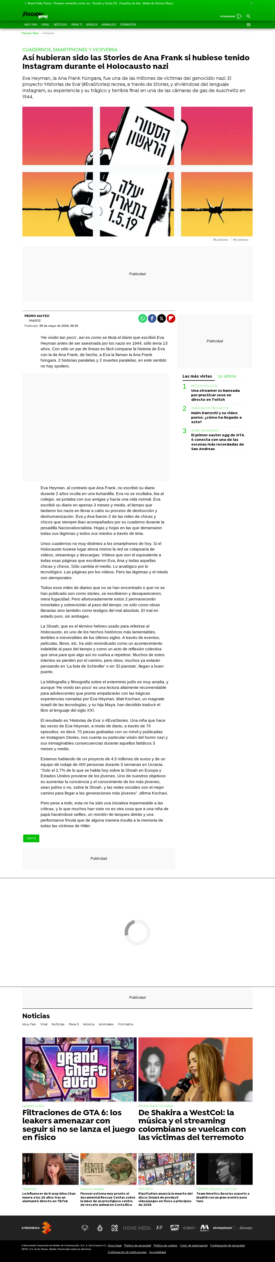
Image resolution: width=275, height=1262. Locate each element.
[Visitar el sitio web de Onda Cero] (174, 1228)
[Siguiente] (250, 3)
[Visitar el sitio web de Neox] (114, 1228)
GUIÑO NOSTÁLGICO (205, 431)
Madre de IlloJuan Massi (158, 3)
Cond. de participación (194, 1245)
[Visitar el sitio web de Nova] (129, 1228)
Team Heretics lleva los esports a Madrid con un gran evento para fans (222, 1197)
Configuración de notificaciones (127, 1252)
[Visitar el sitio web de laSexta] (99, 1228)
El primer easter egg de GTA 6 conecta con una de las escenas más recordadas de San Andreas (217, 442)
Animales (109, 24)
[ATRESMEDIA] (36, 1228)
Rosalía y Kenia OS (105, 3)
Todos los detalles (92, 1189)
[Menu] (248, 25)
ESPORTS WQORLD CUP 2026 (216, 1189)
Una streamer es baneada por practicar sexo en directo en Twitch (215, 395)
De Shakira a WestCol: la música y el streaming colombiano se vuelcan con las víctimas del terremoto (192, 1125)
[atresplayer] (229, 17)
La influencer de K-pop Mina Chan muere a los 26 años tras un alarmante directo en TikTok (49, 1197)
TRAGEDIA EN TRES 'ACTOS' (210, 408)
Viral (45, 24)
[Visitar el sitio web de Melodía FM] (204, 1228)
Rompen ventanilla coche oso (72, 3)
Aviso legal (115, 1245)
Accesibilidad (157, 1252)
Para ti (76, 24)
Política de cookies (165, 1245)
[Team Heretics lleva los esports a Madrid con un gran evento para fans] (224, 1169)
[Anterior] (24, 3)
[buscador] (248, 16)
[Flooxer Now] (51, 15)
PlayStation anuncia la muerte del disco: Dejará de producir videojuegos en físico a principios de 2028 (165, 1199)
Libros (31, 838)
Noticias (60, 24)
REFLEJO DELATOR (204, 386)
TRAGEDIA (29, 1189)
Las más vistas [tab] (197, 376)
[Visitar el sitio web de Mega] (144, 1228)
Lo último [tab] (227, 376)
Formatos (128, 24)
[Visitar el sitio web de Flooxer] (246, 1228)
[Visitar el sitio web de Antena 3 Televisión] (84, 1228)
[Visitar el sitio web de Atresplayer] (225, 1228)
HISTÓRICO (145, 1189)
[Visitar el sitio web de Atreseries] (159, 1228)
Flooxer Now (30, 33)
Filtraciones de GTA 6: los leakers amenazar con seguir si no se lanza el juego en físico (78, 1125)
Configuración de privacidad (227, 1245)
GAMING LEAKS (33, 1106)
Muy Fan (30, 24)
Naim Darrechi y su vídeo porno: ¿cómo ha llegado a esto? (216, 417)
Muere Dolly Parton (40, 3)
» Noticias (47, 33)
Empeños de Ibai (130, 3)
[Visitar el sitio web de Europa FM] (189, 1228)
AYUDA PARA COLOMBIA (155, 1106)
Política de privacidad (137, 1245)
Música (91, 24)
